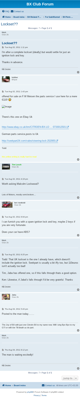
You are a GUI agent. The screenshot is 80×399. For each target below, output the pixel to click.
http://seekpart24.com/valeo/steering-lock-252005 (28, 140)
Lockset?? (9, 24)
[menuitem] (5, 11)
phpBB (30, 392)
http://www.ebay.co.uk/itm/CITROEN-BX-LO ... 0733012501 (34, 127)
